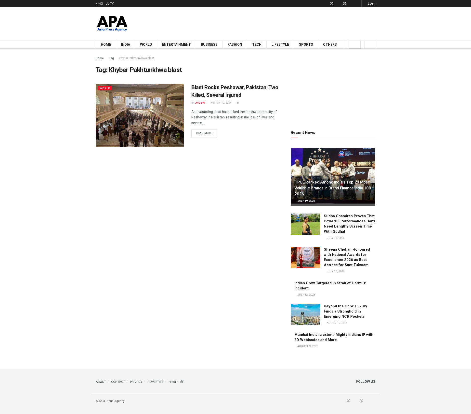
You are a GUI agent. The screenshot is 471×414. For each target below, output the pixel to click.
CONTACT (118, 382)
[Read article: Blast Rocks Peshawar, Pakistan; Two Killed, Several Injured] (140, 115)
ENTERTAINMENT (176, 44)
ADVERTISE (155, 382)
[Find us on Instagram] (356, 3)
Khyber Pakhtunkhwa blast (136, 58)
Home (100, 58)
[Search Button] (370, 44)
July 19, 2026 (306, 200)
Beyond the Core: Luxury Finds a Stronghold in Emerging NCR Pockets (345, 311)
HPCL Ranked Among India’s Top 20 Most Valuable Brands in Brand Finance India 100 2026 (332, 188)
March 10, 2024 (220, 102)
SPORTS (306, 44)
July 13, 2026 (335, 238)
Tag (111, 58)
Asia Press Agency (112, 401)
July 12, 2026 (306, 294)
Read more (206, 133)
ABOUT (101, 382)
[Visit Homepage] (112, 24)
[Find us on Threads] (344, 3)
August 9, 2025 (336, 323)
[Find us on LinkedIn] (350, 3)
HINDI (99, 3)
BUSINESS (209, 44)
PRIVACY (136, 382)
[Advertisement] (286, 23)
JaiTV (110, 3)
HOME (106, 44)
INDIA (125, 44)
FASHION (235, 44)
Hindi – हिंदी (176, 382)
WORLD (146, 44)
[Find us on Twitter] (331, 3)
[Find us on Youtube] (338, 3)
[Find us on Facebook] (325, 3)
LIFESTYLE (280, 44)
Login (371, 3)
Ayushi (200, 102)
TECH (257, 44)
